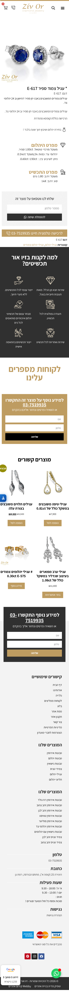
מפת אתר (56, 723)
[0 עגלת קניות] (6, 8)
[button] (62, 8)
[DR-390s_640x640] (34, 49)
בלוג (59, 718)
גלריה (59, 707)
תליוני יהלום (55, 791)
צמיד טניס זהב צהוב (51, 854)
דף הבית (57, 697)
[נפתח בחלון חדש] (41, 968)
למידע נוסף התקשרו (34, 629)
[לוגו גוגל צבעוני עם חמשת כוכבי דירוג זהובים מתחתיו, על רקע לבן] (10, 970)
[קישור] (53, 8)
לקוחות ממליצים (53, 713)
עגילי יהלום (51, 245)
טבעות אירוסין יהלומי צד (49, 838)
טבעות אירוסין (54, 765)
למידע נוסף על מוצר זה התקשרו (34, 414)
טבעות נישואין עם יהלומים (48, 844)
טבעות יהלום (55, 770)
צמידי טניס (56, 781)
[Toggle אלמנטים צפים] (56, 973)
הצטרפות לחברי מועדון (49, 745)
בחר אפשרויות (52, 607)
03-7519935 (55, 872)
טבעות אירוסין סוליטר (50, 833)
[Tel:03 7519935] (13, 7)
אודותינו (57, 702)
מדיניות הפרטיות (53, 739)
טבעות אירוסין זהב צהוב (49, 817)
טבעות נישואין (54, 775)
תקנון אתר (56, 729)
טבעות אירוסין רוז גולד (50, 812)
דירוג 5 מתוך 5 (10, 977)
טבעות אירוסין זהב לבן (50, 822)
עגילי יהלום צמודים (33, 245)
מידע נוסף (16, 598)
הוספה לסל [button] (53, 535)
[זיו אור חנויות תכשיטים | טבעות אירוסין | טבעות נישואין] (33, 8)
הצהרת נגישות (54, 927)
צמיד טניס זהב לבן (52, 849)
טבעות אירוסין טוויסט (50, 828)
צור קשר (57, 734)
